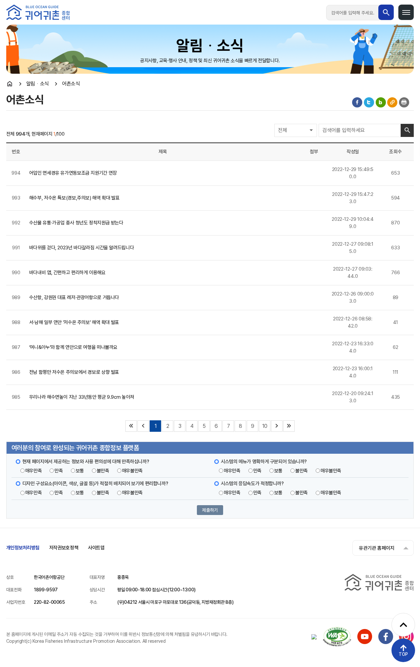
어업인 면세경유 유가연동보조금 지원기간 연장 (73, 173)
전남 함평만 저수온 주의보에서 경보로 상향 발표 (74, 372)
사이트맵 (96, 548)
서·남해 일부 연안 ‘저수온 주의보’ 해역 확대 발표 (74, 322)
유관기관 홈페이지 (376, 548)
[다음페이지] (277, 426)
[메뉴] (406, 12)
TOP (403, 654)
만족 (58, 471)
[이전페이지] (143, 426)
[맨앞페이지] (131, 426)
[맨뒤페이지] (289, 426)
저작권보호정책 (63, 548)
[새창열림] (364, 642)
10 (264, 426)
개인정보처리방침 (22, 548)
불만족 (103, 471)
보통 (80, 471)
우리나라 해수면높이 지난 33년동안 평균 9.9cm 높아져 (81, 397)
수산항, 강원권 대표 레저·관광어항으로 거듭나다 (74, 297)
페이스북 (357, 102)
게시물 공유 (392, 102)
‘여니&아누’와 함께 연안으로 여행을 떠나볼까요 (73, 347)
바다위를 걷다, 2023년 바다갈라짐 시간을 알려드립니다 (81, 248)
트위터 (369, 102)
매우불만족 (132, 471)
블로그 (381, 102)
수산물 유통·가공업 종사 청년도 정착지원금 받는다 (76, 223)
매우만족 (33, 471)
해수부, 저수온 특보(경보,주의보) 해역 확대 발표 (74, 198)
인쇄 (404, 102)
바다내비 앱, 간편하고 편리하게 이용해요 (67, 273)
